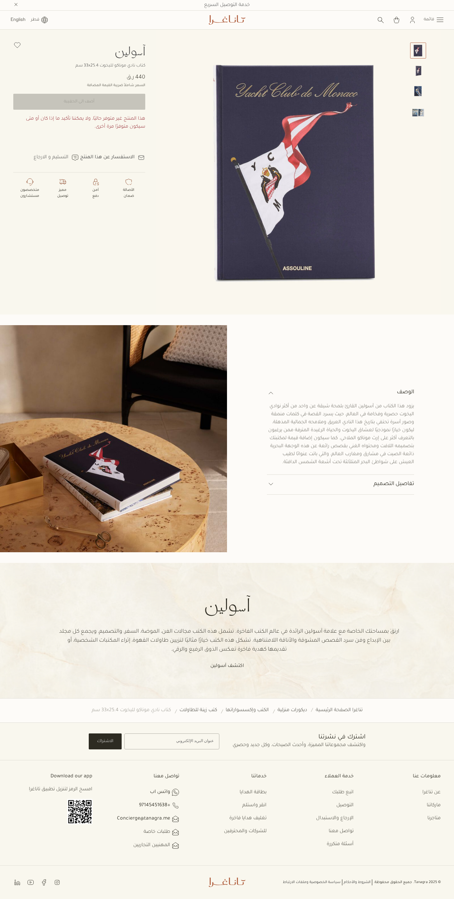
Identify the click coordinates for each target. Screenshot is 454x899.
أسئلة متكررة (340, 844)
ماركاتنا (434, 805)
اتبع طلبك (343, 792)
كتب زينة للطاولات (198, 710)
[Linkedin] (17, 882)
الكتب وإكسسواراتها (247, 710)
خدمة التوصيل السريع (227, 5)
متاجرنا (434, 818)
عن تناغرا (431, 792)
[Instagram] (57, 882)
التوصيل (345, 805)
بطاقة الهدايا (253, 792)
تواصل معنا (341, 831)
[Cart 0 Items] (396, 20)
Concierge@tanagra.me (143, 819)
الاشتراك (105, 741)
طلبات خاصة (157, 832)
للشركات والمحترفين (245, 831)
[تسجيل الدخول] (412, 20)
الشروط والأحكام (357, 882)
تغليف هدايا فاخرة (248, 818)
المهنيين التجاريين (151, 845)
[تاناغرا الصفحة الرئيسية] (227, 20)
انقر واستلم (254, 805)
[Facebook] (44, 882)
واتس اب (160, 792)
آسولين (130, 51)
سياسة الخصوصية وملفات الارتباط (312, 882)
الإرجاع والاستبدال (335, 818)
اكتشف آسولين (227, 666)
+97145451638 (154, 805)
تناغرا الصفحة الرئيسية (339, 710)
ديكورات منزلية (292, 710)
